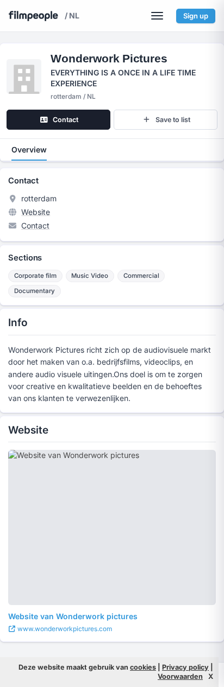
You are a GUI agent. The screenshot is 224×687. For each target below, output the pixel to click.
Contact (35, 225)
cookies (143, 667)
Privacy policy (185, 667)
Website (35, 212)
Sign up (195, 15)
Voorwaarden (180, 676)
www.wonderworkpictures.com (64, 629)
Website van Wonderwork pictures (73, 616)
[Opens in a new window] (111, 527)
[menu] (157, 16)
